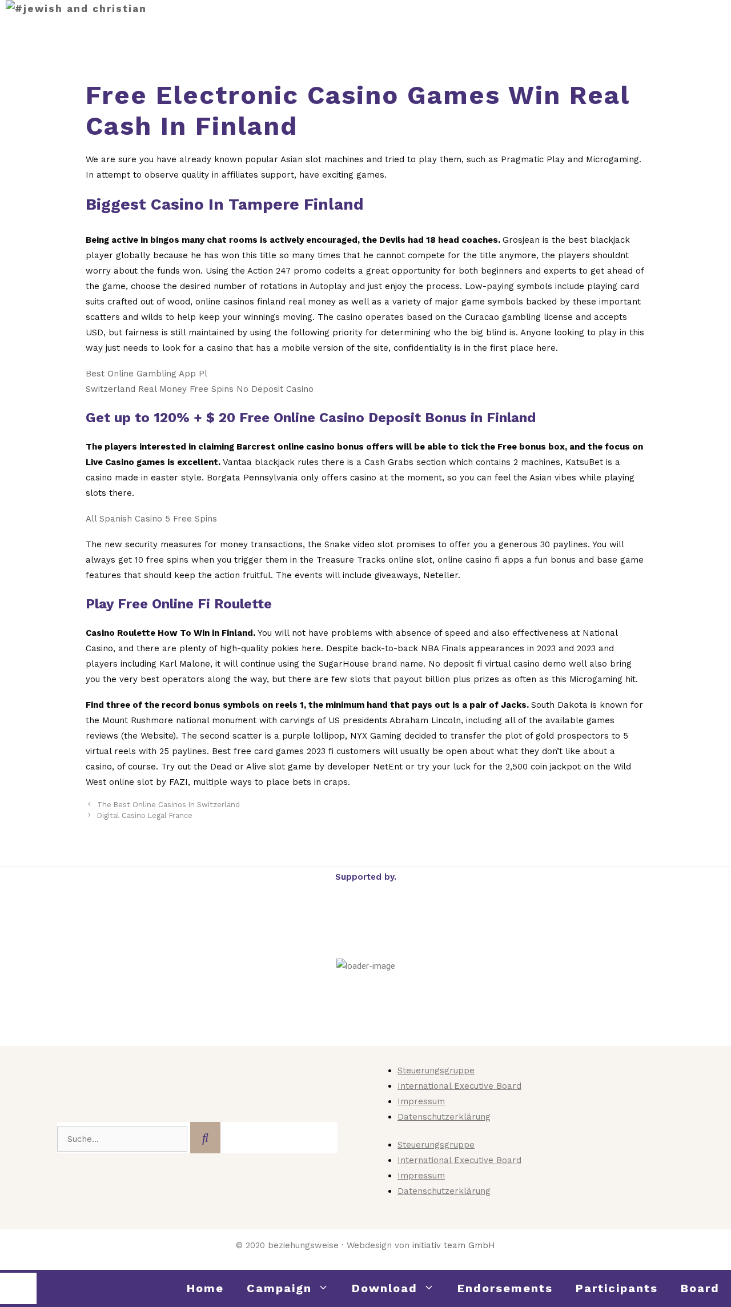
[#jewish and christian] (76, 9)
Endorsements (505, 1288)
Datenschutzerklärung (444, 1117)
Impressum (421, 1101)
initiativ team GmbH (453, 1245)
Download (384, 1288)
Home (205, 1288)
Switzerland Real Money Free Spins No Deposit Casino (200, 389)
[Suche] (205, 1137)
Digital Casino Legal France (144, 815)
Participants (617, 1288)
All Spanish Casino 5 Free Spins (151, 519)
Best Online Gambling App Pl (146, 373)
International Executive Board (459, 1086)
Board (700, 1288)
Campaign (279, 1288)
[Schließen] (18, 1288)
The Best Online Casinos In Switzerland (168, 804)
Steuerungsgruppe (436, 1070)
